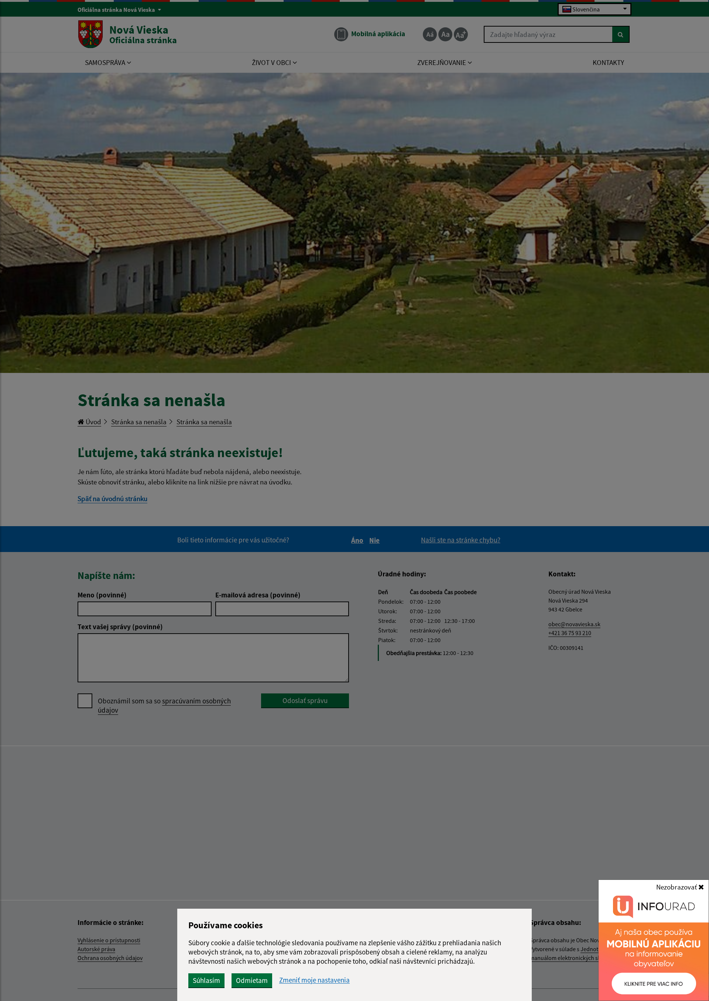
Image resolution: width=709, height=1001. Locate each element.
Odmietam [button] (252, 980)
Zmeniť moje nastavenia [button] (314, 980)
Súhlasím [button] (206, 980)
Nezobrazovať (677, 886)
